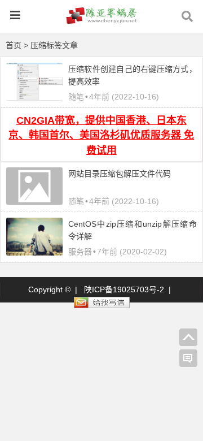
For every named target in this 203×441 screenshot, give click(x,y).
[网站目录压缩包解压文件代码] (34, 201)
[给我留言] (188, 358)
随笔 (76, 96)
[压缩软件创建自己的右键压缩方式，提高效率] (34, 97)
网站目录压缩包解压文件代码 (119, 173)
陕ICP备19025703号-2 (124, 289)
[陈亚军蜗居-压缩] (101, 20)
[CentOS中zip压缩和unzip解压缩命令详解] (34, 252)
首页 (13, 45)
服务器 (80, 251)
